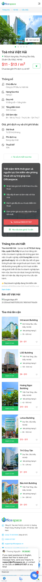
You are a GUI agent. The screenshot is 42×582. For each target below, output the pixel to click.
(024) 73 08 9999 (11, 535)
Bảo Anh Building (28, 483)
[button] (15, 47)
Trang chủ (6, 10)
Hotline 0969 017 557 (23, 222)
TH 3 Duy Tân (26, 450)
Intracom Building (29, 320)
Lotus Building (27, 417)
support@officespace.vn (14, 544)
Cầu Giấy (25, 10)
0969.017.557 (21, 564)
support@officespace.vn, (13, 562)
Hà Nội (15, 10)
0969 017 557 (10, 539)
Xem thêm (6, 289)
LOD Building (26, 352)
